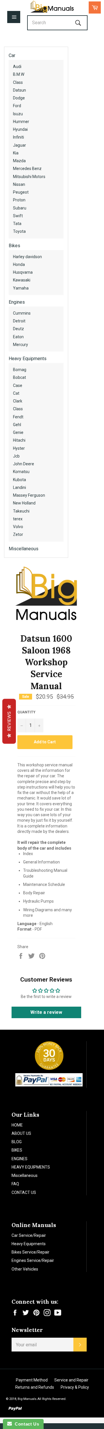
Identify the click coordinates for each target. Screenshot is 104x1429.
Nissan (19, 184)
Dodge (19, 98)
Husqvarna (23, 272)
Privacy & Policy (75, 1387)
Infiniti (18, 137)
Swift (18, 215)
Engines (17, 302)
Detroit (19, 321)
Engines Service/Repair (33, 1260)
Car (12, 55)
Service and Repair (71, 1380)
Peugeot (21, 192)
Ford (17, 105)
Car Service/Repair (29, 1235)
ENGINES (19, 1158)
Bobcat (19, 377)
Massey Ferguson (29, 495)
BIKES (17, 1150)
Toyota (19, 231)
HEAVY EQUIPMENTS (31, 1167)
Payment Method (32, 1380)
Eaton (18, 336)
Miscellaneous (23, 548)
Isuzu (18, 113)
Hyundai (20, 129)
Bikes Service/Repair (30, 1252)
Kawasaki (21, 280)
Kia (15, 153)
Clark (17, 401)
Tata (17, 223)
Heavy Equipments (28, 358)
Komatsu (21, 471)
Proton (19, 200)
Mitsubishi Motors (29, 176)
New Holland (24, 503)
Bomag (19, 369)
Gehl (17, 424)
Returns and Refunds (34, 1387)
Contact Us (25, 1424)
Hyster (19, 448)
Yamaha (21, 288)
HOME (17, 1125)
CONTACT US (24, 1192)
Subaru (19, 208)
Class (18, 82)
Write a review (46, 1012)
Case (17, 385)
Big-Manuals (27, 1399)
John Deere (23, 464)
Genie (18, 432)
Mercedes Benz (27, 168)
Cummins (22, 313)
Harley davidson (27, 256)
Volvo (18, 526)
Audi (17, 66)
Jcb (16, 456)
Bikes (14, 245)
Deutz (18, 328)
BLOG (17, 1141)
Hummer (21, 121)
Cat (16, 393)
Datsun (19, 90)
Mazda (19, 160)
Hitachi (19, 440)
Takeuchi (21, 511)
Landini (19, 487)
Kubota (19, 479)
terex (18, 519)
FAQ (15, 1184)
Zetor (18, 534)
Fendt (18, 417)
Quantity (26, 712)
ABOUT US (21, 1133)
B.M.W (18, 74)
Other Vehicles (25, 1269)
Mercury (20, 344)
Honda (19, 264)
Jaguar (19, 145)
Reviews (9, 721)
